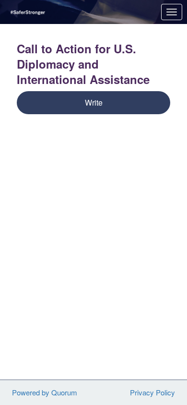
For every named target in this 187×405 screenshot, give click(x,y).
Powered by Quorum (44, 392)
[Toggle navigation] (171, 12)
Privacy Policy (152, 392)
